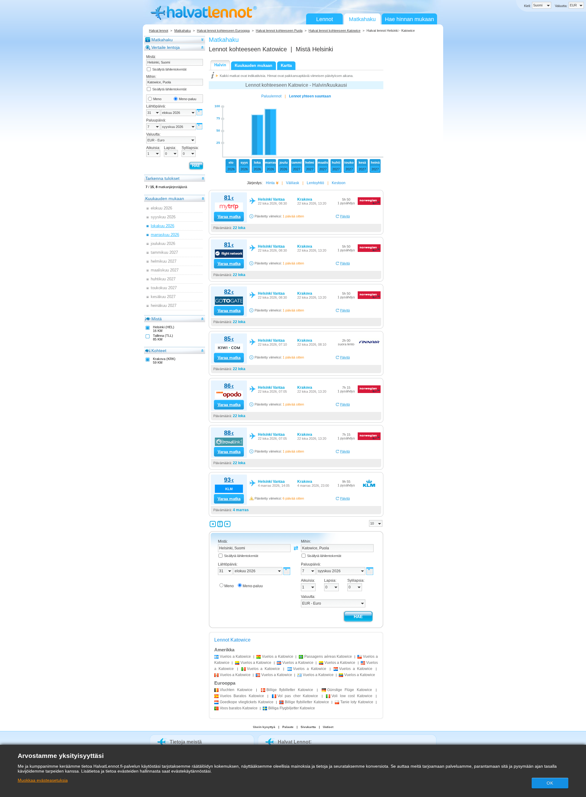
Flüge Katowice (349, 690)
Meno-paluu (187, 99)
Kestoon (338, 183)
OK (550, 783)
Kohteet (158, 350)
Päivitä (345, 216)
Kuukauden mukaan (164, 198)
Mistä (156, 318)
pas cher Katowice (297, 696)
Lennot (324, 19)
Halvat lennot (158, 30)
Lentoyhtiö (315, 183)
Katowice (236, 690)
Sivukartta (308, 727)
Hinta (270, 183)
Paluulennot (271, 96)
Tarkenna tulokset (162, 178)
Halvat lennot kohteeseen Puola (279, 30)
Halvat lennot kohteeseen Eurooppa (223, 30)
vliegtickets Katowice (246, 702)
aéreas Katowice (328, 656)
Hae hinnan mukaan (409, 19)
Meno (157, 99)
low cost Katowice (351, 696)
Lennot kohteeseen (248, 49)
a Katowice (235, 656)
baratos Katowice (239, 708)
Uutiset (328, 727)
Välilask (292, 183)
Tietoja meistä (186, 741)
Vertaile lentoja (165, 47)
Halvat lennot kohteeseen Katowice (334, 30)
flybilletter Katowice (289, 690)
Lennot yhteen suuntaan (310, 96)
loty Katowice (356, 702)
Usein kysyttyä (264, 727)
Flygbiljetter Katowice (291, 708)
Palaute (288, 727)
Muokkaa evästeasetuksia (43, 780)
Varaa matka (229, 216)
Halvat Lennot (294, 741)
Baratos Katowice (242, 696)
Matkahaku (362, 19)
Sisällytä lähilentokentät (169, 69)
